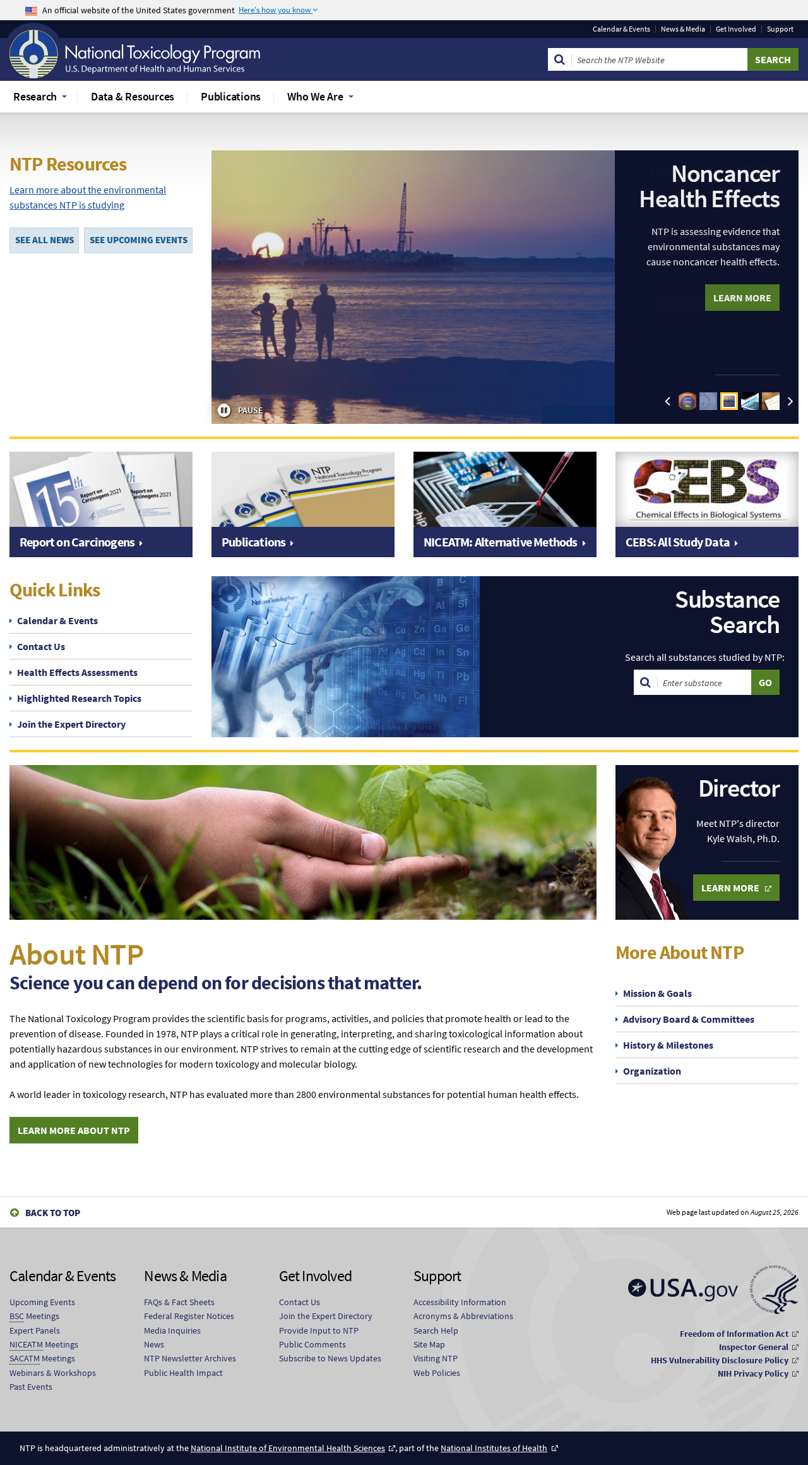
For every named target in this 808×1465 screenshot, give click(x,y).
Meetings (34, 1316)
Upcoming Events (42, 1302)
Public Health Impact (183, 1372)
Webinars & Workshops (52, 1372)
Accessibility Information (459, 1302)
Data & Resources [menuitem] (132, 96)
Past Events (30, 1386)
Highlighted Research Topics (79, 698)
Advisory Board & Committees (688, 1019)
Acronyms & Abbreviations (463, 1316)
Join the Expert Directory (71, 724)
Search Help (435, 1330)
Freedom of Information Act (734, 1333)
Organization (652, 1070)
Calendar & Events (621, 29)
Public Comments (312, 1344)
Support (780, 29)
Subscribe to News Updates (330, 1358)
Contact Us (41, 646)
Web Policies (436, 1372)
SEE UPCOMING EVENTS (138, 240)
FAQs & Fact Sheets (179, 1302)
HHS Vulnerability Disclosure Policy (719, 1360)
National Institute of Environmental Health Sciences (288, 1448)
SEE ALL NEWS (44, 240)
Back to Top (52, 1213)
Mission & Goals (657, 993)
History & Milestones (668, 1045)
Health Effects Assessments (77, 672)
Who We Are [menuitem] (315, 96)
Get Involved (736, 29)
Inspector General (753, 1347)
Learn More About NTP (74, 1130)
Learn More (742, 297)
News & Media (683, 29)
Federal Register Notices (189, 1316)
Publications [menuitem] (231, 96)
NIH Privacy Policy (753, 1373)
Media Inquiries (172, 1330)
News (154, 1344)
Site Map (429, 1344)
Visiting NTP (435, 1358)
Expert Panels (34, 1330)
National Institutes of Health (494, 1448)
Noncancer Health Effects (709, 185)
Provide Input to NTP (319, 1330)
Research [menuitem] (35, 96)
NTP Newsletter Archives (190, 1358)
